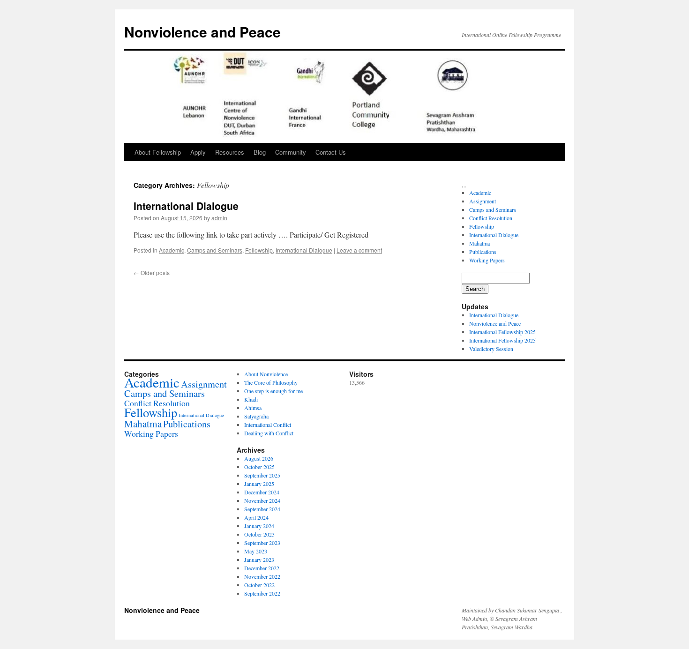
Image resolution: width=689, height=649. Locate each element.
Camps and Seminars (214, 250)
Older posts (152, 272)
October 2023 (259, 534)
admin (219, 218)
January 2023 (259, 559)
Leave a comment (359, 250)
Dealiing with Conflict (268, 433)
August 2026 (258, 458)
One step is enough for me (273, 391)
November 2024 (262, 500)
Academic (171, 250)
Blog (260, 152)
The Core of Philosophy (271, 382)
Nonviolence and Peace (202, 32)
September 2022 (262, 593)
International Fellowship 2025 (502, 332)
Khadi (251, 399)
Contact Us (330, 152)
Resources (229, 152)
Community (290, 152)
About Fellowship (158, 152)
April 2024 (256, 517)
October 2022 (259, 585)
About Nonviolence (266, 374)
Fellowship (259, 250)
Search (475, 288)
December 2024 (261, 492)
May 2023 (255, 551)
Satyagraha (256, 416)
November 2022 (262, 576)
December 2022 (261, 568)
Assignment (482, 201)
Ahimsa (253, 407)
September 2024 (262, 509)
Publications (482, 251)
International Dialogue (186, 206)
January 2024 (259, 526)
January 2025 (259, 483)
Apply (198, 152)
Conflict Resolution (490, 218)
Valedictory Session (491, 348)
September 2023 (262, 542)
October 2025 (259, 466)
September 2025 (262, 475)
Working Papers (487, 260)
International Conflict (267, 424)
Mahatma (479, 243)
